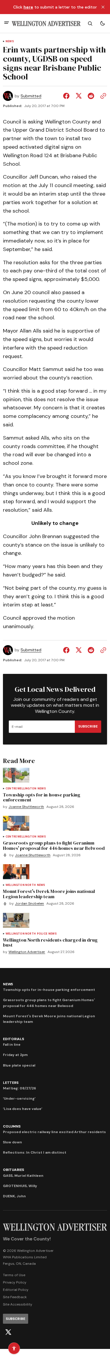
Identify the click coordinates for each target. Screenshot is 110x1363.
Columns (11, 1126)
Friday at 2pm (15, 1054)
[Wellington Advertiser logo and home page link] (46, 23)
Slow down (12, 1142)
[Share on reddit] (91, 96)
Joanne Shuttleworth (26, 807)
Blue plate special (19, 1065)
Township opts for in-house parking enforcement (49, 989)
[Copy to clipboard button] (102, 96)
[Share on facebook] (67, 96)
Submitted (31, 96)
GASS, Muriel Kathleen (23, 1175)
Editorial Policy (15, 1289)
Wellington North (21, 885)
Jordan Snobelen (29, 904)
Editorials (13, 1039)
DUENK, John (14, 1196)
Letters (10, 1082)
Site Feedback (15, 1297)
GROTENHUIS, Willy (20, 1186)
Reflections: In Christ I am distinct (34, 1152)
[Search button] (90, 23)
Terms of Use (14, 1275)
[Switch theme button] (102, 23)
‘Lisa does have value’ (22, 1108)
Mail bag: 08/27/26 (19, 1088)
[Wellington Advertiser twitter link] (8, 1332)
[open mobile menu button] (6, 23)
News (10, 41)
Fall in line (12, 1044)
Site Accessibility (17, 1304)
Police (42, 934)
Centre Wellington (21, 788)
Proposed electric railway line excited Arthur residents (54, 1132)
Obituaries (13, 1169)
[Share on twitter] (78, 96)
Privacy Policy (14, 1282)
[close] (103, 7)
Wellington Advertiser (27, 952)
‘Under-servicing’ (19, 1098)
